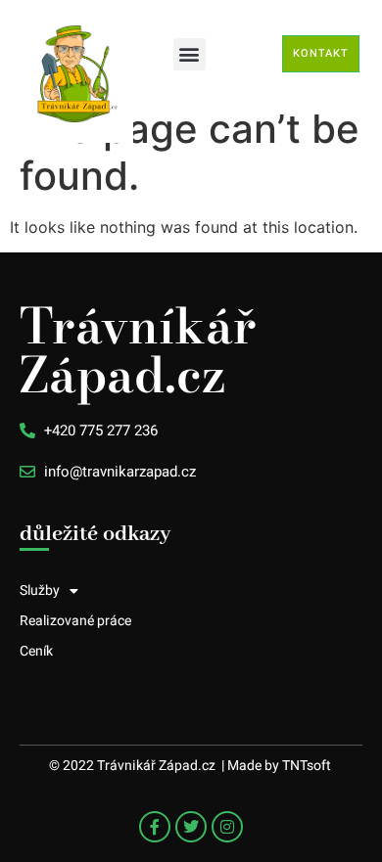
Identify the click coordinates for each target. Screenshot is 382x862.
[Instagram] (227, 826)
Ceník (36, 651)
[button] (189, 54)
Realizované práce (75, 621)
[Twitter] (191, 826)
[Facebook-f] (154, 826)
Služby (40, 590)
